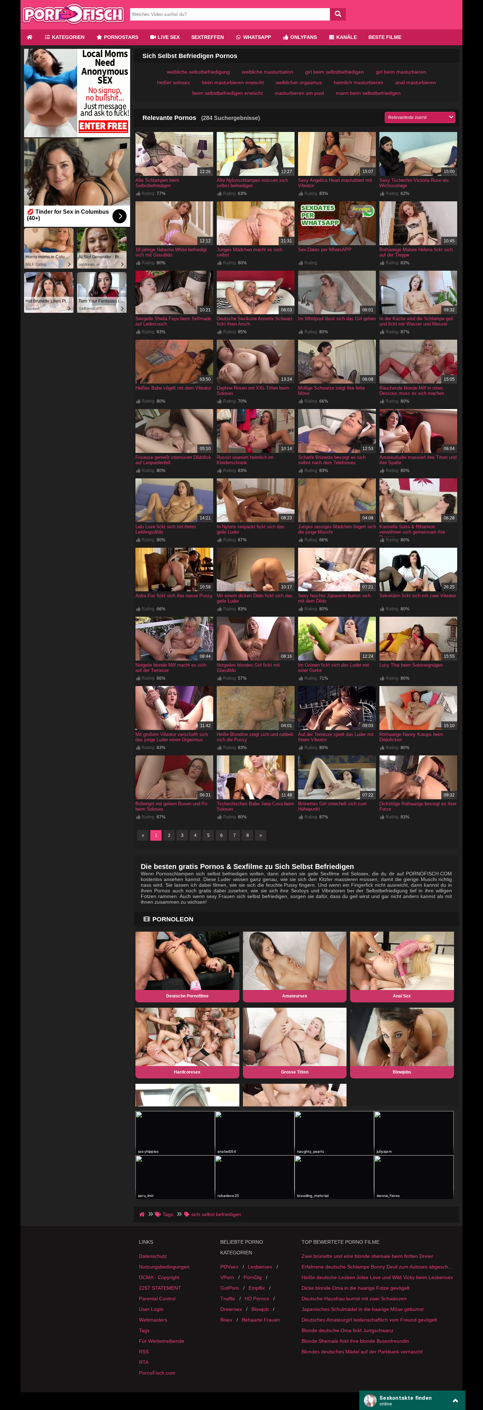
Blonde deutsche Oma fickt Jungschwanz (348, 1330)
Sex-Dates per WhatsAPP (324, 249)
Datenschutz (153, 1256)
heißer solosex (173, 82)
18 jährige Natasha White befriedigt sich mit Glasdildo (171, 252)
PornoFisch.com (157, 1373)
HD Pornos (257, 1298)
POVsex (229, 1267)
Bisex (226, 1320)
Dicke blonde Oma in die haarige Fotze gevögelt (355, 1288)
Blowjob (260, 1309)
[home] (142, 1214)
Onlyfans (303, 37)
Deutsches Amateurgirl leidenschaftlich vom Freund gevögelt (369, 1320)
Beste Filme (384, 37)
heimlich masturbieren (358, 82)
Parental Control (157, 1298)
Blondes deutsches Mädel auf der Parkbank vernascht (362, 1351)
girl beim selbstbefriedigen (334, 72)
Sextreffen (207, 37)
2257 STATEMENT (160, 1288)
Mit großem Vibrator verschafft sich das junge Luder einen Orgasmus (171, 737)
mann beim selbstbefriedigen (368, 93)
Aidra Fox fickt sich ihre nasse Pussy (174, 595)
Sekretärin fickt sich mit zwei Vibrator (417, 595)
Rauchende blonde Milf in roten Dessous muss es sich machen (411, 390)
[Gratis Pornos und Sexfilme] (74, 26)
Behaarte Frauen (261, 1320)
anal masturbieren (415, 82)
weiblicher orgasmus (299, 82)
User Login (151, 1309)
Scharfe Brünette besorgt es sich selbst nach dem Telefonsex (332, 460)
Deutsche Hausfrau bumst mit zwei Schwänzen (354, 1298)
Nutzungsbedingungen (164, 1267)
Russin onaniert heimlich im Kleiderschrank (245, 460)
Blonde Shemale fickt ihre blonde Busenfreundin (355, 1341)
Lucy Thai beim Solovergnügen (411, 665)
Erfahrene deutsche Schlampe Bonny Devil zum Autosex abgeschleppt (378, 1267)
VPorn (227, 1277)
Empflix (257, 1288)
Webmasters (153, 1320)
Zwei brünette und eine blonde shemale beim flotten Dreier (367, 1256)
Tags (144, 1330)
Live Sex (168, 37)
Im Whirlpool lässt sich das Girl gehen (337, 318)
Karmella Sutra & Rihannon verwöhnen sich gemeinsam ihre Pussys (412, 532)
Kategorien (68, 37)
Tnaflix (227, 1298)
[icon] (29, 37)
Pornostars (120, 37)
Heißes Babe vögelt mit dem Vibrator (173, 388)
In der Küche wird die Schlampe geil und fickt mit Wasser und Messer (416, 321)
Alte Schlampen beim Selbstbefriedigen (157, 183)
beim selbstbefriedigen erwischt (227, 93)
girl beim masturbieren (401, 72)
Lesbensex (260, 1267)
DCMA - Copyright (159, 1277)
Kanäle (346, 37)
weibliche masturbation (267, 72)
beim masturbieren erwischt (233, 82)
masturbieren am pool (299, 93)
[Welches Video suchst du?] (338, 14)
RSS (144, 1351)
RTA (144, 1362)
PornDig (253, 1277)
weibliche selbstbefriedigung (198, 72)
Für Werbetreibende (161, 1341)
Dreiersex (231, 1309)
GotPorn (229, 1288)
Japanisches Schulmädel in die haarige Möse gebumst (363, 1309)
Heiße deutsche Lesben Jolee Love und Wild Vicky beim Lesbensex (377, 1277)
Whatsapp (256, 37)
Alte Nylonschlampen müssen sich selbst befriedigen (252, 183)
